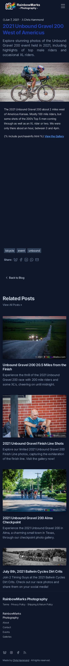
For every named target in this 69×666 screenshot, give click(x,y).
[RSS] (24, 652)
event (21, 250)
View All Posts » (12, 304)
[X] (4, 652)
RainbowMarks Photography (25, 599)
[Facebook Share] (21, 260)
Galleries (7, 636)
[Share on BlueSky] (16, 260)
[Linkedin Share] (26, 260)
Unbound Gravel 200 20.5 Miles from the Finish (34, 367)
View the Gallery (54, 136)
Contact (7, 627)
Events (6, 632)
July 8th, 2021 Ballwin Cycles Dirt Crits (32, 571)
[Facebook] (18, 652)
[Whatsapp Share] (32, 260)
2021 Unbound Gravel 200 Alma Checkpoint (28, 520)
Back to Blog (16, 277)
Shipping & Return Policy (40, 604)
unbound (34, 250)
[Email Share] (37, 260)
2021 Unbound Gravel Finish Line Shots (33, 443)
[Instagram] (11, 652)
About (6, 622)
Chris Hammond (34, 19)
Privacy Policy (18, 604)
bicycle (9, 250)
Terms (6, 604)
